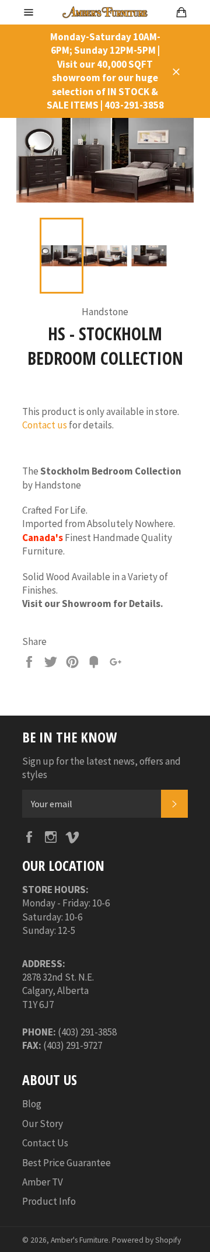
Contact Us (45, 1142)
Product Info (49, 1201)
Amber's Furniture (79, 1240)
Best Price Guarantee (66, 1162)
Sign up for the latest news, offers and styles (101, 768)
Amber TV (42, 1182)
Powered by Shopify (146, 1240)
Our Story (42, 1123)
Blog (31, 1103)
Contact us (44, 425)
